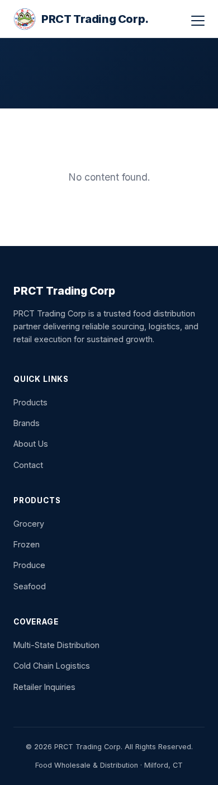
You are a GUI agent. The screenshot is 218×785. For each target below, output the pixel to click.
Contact (28, 465)
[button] (198, 21)
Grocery (28, 523)
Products (30, 402)
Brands (26, 423)
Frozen (26, 544)
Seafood (29, 586)
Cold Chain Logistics (51, 665)
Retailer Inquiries (44, 687)
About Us (30, 443)
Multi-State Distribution (56, 645)
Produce (29, 565)
